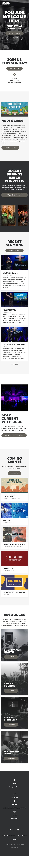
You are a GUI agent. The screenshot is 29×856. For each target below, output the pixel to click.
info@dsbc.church (14, 787)
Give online (14, 818)
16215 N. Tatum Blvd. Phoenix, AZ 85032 (14, 808)
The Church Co (14, 847)
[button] (26, 3)
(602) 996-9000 (14, 797)
